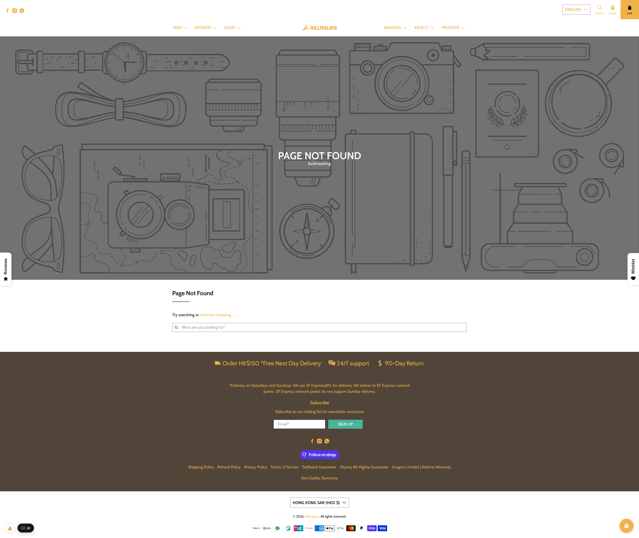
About (421, 27)
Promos (450, 27)
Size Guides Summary (319, 478)
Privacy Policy (255, 467)
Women (203, 27)
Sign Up (345, 424)
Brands (392, 27)
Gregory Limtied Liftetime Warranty (421, 467)
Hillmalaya (312, 516)
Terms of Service (285, 467)
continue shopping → (218, 314)
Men (177, 27)
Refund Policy (229, 467)
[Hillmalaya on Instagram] (15, 12)
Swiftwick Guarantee (319, 467)
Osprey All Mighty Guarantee (364, 467)
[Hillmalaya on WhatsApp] (23, 12)
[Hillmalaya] (319, 27)
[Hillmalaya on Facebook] (8, 12)
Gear (229, 27)
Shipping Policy (201, 467)
